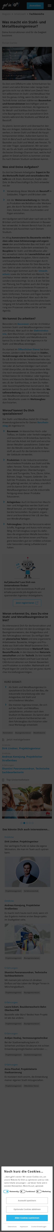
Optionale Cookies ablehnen (27, 1209)
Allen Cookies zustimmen (27, 1218)
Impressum (24, 1227)
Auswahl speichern (27, 1200)
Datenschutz (12, 1227)
